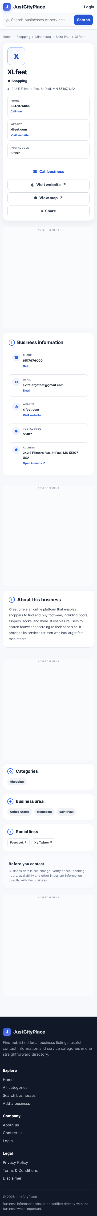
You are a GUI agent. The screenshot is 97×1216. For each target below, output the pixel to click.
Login (89, 6)
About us (11, 1125)
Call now (16, 111)
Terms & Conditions (20, 1170)
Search (83, 19)
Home (7, 37)
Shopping (23, 37)
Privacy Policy (15, 1162)
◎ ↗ (48, 184)
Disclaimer (12, 1178)
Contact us (12, 1132)
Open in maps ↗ (34, 463)
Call (25, 366)
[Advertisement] (48, 279)
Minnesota (43, 37)
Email (26, 390)
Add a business (16, 1103)
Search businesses (19, 1095)
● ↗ (48, 197)
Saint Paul (63, 37)
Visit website (20, 135)
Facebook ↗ (18, 842)
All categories (15, 1087)
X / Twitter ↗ (43, 842)
